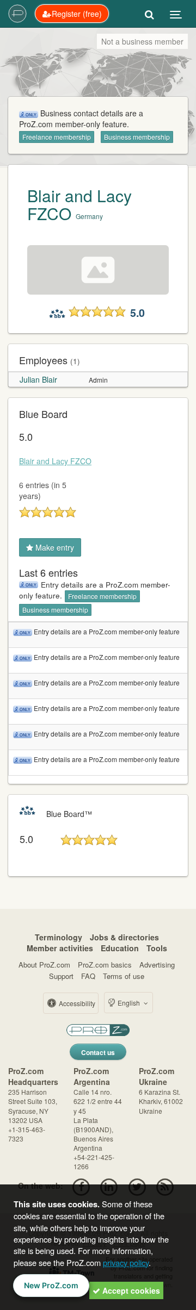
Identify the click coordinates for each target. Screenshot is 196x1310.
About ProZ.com (44, 964)
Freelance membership (56, 136)
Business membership (137, 136)
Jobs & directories (124, 937)
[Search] (149, 13)
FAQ (88, 976)
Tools (156, 948)
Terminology (58, 937)
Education (120, 948)
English (129, 1002)
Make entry (53, 547)
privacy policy (126, 1262)
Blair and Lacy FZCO (79, 204)
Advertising (157, 964)
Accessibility (76, 1003)
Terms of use (123, 976)
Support (61, 976)
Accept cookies (130, 1290)
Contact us (98, 1052)
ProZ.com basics (105, 964)
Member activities (60, 948)
